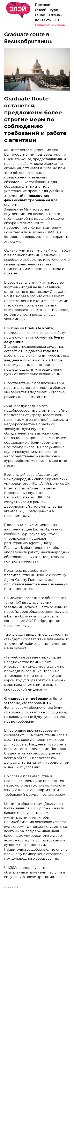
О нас (40, 15)
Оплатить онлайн (50, 25)
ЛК (60, 20)
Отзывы (55, 15)
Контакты (43, 20)
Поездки (42, 5)
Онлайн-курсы (47, 10)
